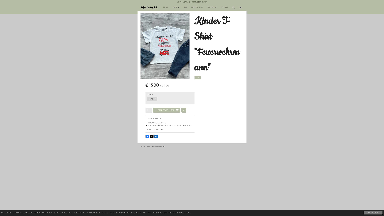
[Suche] (233, 7)
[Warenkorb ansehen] (240, 7)
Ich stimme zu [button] (373, 213)
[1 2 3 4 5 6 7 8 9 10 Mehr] (149, 110)
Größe (150, 95)
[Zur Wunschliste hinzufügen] (183, 110)
